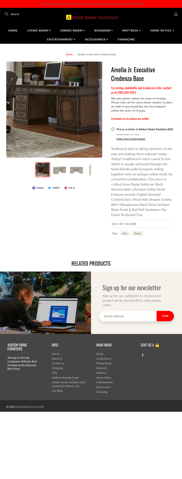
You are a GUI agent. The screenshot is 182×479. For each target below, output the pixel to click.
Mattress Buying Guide (65, 377)
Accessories (96, 39)
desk (124, 233)
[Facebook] (143, 355)
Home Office (161, 30)
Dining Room (71, 30)
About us (57, 358)
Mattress (130, 30)
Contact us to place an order (130, 118)
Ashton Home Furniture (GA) (29, 406)
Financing (126, 39)
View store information (130, 138)
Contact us (58, 363)
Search (56, 353)
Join (165, 315)
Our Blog (57, 390)
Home (13, 30)
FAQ (54, 372)
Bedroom (102, 30)
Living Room (38, 30)
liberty (137, 233)
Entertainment (60, 39)
